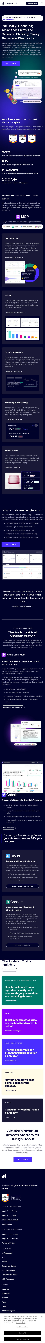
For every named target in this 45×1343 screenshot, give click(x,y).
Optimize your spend (13, 419)
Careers (4, 1306)
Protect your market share (15, 312)
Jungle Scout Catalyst (10, 1234)
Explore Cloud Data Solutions (22, 886)
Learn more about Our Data (22, 606)
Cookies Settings (22, 1327)
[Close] (41, 1317)
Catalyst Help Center (9, 1275)
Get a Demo (32, 3)
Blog (3, 1257)
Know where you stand (14, 257)
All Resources (7, 1253)
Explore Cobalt (8, 827)
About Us (5, 1289)
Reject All (22, 1333)
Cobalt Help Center (9, 1266)
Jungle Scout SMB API (10, 1238)
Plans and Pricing (8, 1243)
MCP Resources (8, 1279)
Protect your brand (13, 467)
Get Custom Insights (22, 945)
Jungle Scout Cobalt (9, 1211)
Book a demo (7, 1224)
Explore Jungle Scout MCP (13, 707)
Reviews (5, 1298)
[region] (22, 1328)
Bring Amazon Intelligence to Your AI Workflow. (19, 18)
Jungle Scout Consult (10, 1220)
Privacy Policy (21, 1323)
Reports (5, 1262)
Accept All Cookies (22, 1339)
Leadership (6, 1293)
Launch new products (14, 371)
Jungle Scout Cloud (9, 1215)
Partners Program (8, 1311)
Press (4, 1302)
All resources (9, 970)
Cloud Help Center (8, 1270)
